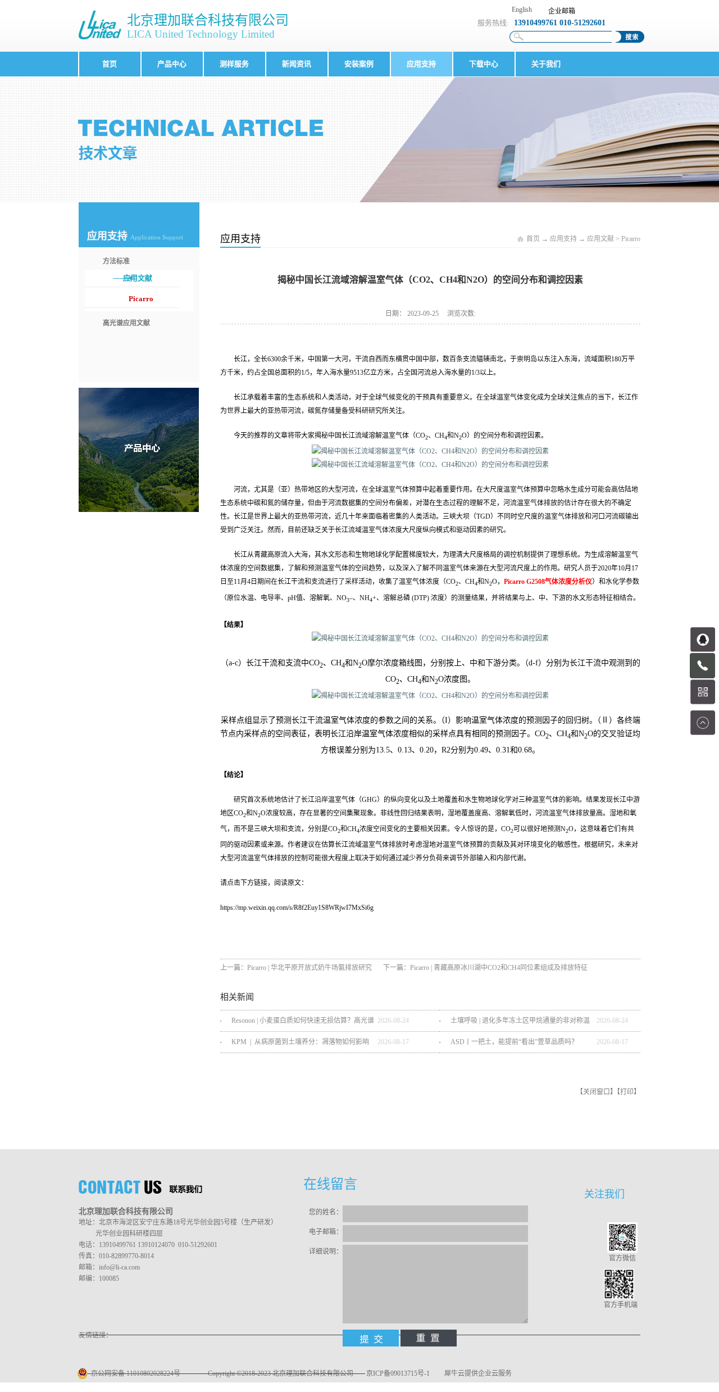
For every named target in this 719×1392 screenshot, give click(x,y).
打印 (627, 1092)
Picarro (630, 239)
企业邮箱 (561, 11)
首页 (109, 64)
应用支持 (563, 239)
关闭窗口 (596, 1092)
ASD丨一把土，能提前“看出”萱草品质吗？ (514, 1042)
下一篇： (485, 968)
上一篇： (296, 968)
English (522, 9)
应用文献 (600, 239)
